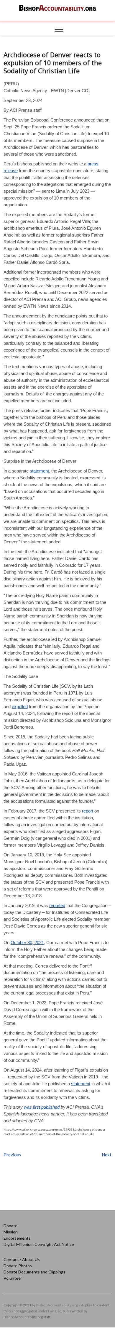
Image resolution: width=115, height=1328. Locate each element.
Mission (11, 1231)
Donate (10, 1225)
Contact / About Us (22, 1259)
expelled (20, 706)
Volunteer (13, 1278)
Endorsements (17, 1238)
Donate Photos (18, 1265)
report (88, 810)
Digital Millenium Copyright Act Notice (39, 1244)
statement (39, 470)
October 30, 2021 (27, 942)
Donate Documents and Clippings (34, 1271)
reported (57, 905)
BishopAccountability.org (57, 1305)
